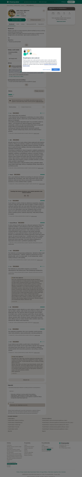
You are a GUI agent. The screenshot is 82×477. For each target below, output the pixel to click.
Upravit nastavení (46, 69)
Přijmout (56, 69)
